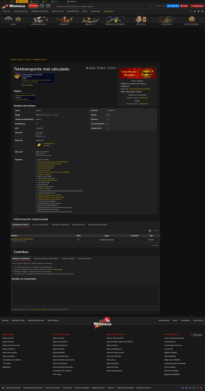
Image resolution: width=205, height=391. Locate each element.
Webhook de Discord (39, 11)
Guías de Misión (59, 353)
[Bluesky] (190, 387)
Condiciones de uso (143, 388)
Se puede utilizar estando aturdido (49, 195)
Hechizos (28, 59)
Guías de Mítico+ (9, 349)
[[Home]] (14, 6)
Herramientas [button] (73, 11)
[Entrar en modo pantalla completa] (191, 11)
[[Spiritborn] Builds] (172, 374)
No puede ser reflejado (45, 168)
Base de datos (58, 11)
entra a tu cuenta (35, 309)
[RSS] (201, 387)
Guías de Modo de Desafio (63, 367)
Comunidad (95, 11)
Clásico (36, 1)
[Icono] (17, 76)
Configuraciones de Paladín (175, 363)
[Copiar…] (150, 230)
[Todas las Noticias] (5, 1)
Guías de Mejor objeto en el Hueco (120, 342)
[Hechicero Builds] (171, 371)
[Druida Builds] (170, 356)
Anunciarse (67, 388)
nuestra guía (58, 269)
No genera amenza (44, 174)
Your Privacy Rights (81, 388)
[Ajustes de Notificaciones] (194, 11)
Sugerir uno (144, 104)
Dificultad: (25, 85)
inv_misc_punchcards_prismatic (139, 89)
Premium (110, 388)
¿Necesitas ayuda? (13, 388)
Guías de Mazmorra (60, 345)
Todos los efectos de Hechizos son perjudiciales (54, 172)
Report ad (192, 315)
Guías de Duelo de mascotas (64, 360)
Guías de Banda (9, 356)
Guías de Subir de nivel (11, 345)
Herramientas (164, 320)
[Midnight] (7, 367)
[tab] (20, 224)
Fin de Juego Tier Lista (173, 345)
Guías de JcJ (111, 360)
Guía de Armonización (115, 338)
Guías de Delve (8, 342)
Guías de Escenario (60, 363)
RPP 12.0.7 (48, 5)
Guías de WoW (8, 334)
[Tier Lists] (57, 374)
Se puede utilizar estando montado (49, 164)
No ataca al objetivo (44, 189)
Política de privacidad (125, 388)
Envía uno (143, 98)
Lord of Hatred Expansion (174, 338)
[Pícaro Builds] (170, 367)
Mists (56, 1)
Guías (84, 11)
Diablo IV (73, 1)
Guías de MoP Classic (61, 334)
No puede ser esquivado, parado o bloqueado (53, 162)
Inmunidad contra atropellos (49, 144)
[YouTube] (197, 387)
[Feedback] (198, 11)
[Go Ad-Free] (109, 11)
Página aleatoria (98, 388)
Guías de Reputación (61, 356)
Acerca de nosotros (52, 388)
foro (44, 274)
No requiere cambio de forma (47, 180)
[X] (186, 387)
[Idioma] (202, 11)
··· (62, 1)
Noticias (6, 11)
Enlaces (113, 68)
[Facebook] (193, 387)
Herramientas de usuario (33, 388)
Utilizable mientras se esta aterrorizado (51, 197)
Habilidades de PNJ (39, 59)
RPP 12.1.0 (42, 5)
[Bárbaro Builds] (171, 353)
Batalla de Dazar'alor (106, 240)
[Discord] (182, 387)
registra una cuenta (47, 309)
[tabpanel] (85, 238)
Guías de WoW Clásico (116, 334)
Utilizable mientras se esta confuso (49, 199)
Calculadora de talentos (12, 360)
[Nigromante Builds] (172, 360)
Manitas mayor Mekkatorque (23, 239)
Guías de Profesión (10, 353)
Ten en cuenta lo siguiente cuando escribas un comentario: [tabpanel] (43, 286)
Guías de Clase (8, 338)
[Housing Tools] (18, 320)
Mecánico (151, 240)
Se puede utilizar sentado (46, 166)
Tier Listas (7, 363)
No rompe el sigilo (44, 170)
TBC (46, 1)
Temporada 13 (170, 342)
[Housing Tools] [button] (21, 11)
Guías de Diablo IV (172, 334)
